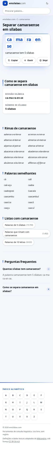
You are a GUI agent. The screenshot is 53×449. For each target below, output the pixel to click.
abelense (13, 157)
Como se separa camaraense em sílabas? (20, 289)
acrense (36, 134)
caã (30, 179)
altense (36, 145)
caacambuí (33, 196)
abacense (14, 151)
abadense (38, 151)
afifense (36, 162)
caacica (7, 202)
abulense (14, 162)
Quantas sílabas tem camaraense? (21, 269)
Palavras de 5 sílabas (19, 225)
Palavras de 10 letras (18, 242)
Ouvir (30, 60)
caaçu (7, 207)
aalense (12, 134)
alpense (12, 145)
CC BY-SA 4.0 (14, 441)
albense (12, 140)
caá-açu (8, 185)
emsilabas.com (9, 19)
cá (5, 179)
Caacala (32, 190)
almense (37, 140)
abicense (37, 157)
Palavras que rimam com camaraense (26, 234)
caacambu (9, 196)
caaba (31, 185)
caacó (31, 202)
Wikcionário (41, 438)
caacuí (31, 207)
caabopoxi (9, 190)
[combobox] (26, 11)
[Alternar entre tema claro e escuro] (47, 3)
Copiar (14, 60)
